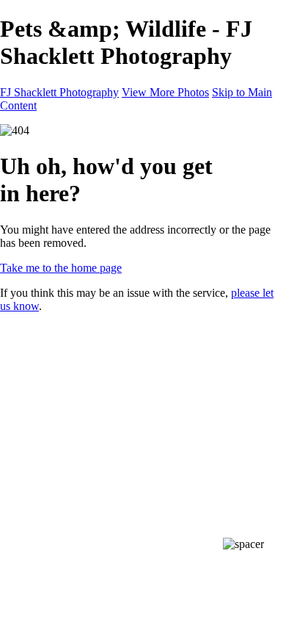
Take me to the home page (61, 268)
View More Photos (165, 92)
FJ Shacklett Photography (59, 92)
